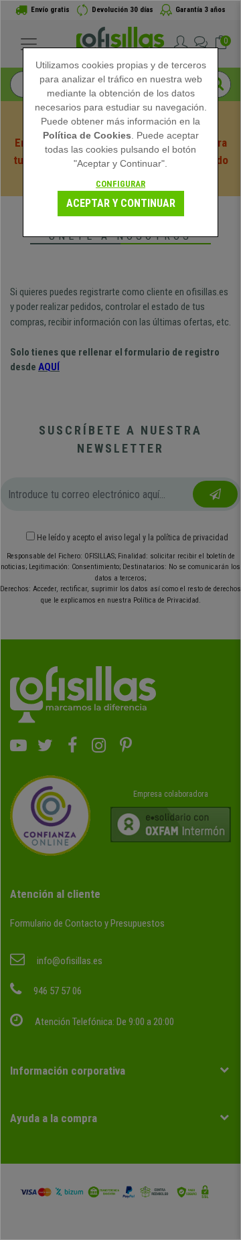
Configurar (120, 184)
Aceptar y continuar (120, 203)
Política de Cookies (87, 135)
